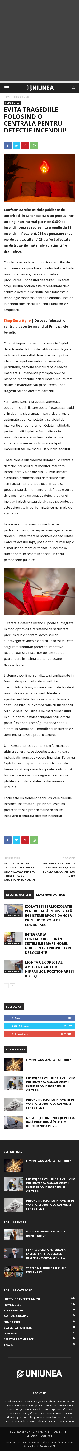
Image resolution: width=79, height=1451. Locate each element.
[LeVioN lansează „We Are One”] (13, 1064)
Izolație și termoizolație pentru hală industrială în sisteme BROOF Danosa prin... (50, 1122)
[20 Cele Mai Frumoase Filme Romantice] (13, 1271)
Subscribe (66, 1034)
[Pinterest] (25, 145)
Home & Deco (22, 96)
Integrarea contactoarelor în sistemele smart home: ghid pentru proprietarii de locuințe (48, 943)
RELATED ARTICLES (19, 894)
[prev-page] (6, 985)
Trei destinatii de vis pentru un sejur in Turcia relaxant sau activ (58, 869)
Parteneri (59, 1431)
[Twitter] (16, 145)
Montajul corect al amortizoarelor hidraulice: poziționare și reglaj (49, 969)
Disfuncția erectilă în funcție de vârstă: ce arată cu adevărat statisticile (50, 1103)
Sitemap (32, 1435)
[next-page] (12, 985)
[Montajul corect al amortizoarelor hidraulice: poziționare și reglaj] (13, 966)
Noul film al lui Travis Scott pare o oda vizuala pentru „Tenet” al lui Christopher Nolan (19, 871)
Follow (67, 1026)
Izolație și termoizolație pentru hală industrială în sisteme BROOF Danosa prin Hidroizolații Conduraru (48, 915)
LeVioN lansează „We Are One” (48, 1060)
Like (70, 1018)
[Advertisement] (39, 41)
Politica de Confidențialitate (29, 1431)
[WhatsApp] (34, 145)
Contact (46, 1435)
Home (7, 96)
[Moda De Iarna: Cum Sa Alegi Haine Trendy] (13, 1234)
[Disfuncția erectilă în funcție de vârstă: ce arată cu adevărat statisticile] (13, 1104)
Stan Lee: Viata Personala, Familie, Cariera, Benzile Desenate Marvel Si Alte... (46, 1254)
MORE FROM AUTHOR (50, 894)
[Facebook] (8, 145)
